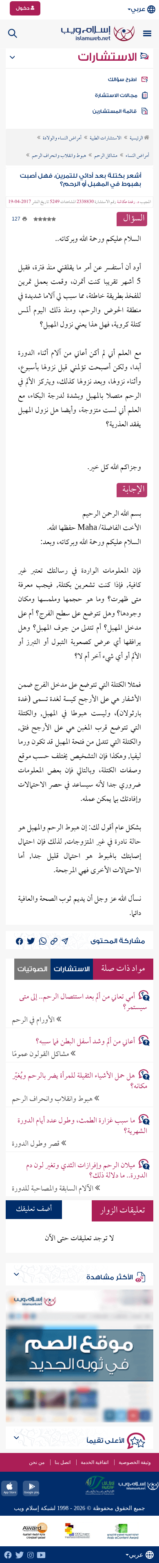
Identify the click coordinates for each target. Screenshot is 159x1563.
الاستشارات (108, 57)
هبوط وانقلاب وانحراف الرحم (53, 1098)
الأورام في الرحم (34, 1019)
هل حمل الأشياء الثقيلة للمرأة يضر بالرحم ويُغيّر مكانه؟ (79, 1081)
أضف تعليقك (34, 1209)
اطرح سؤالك (122, 79)
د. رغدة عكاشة (128, 202)
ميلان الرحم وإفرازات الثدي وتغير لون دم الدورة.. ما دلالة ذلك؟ (86, 1171)
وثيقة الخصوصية (135, 1462)
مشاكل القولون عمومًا (41, 1054)
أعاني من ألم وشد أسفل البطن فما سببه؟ (85, 1042)
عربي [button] (138, 9)
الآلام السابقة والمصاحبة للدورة (53, 1188)
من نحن (36, 1462)
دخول (23, 8)
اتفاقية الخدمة (94, 1462)
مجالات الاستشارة (116, 95)
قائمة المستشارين (115, 111)
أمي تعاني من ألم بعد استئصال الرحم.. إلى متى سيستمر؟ (83, 1002)
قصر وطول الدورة (36, 1143)
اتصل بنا (63, 1462)
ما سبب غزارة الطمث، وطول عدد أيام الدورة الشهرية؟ (82, 1126)
